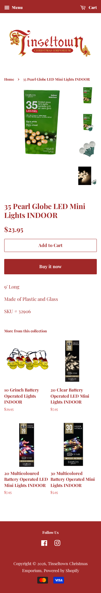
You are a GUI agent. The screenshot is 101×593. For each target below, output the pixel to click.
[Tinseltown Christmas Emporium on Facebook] (44, 544)
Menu (17, 7)
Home (9, 79)
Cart (92, 7)
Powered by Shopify (61, 570)
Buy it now (50, 266)
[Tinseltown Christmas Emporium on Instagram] (57, 544)
